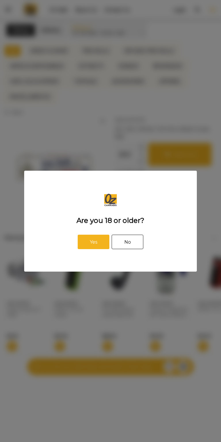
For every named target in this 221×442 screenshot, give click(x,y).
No (127, 242)
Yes (93, 242)
